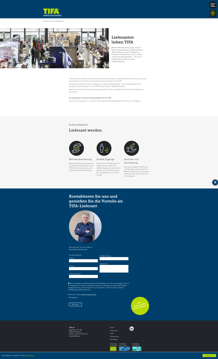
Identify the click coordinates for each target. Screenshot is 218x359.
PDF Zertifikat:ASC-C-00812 (135, 344)
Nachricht (104, 264)
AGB (111, 333)
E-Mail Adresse (106, 256)
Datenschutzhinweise (88, 294)
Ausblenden (209, 355)
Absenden (75, 304)
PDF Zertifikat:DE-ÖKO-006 (113, 344)
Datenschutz (114, 336)
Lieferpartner (59, 21)
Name (72, 258)
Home (45, 21)
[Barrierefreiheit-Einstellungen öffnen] (215, 182)
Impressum (114, 330)
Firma (72, 266)
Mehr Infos (30, 355)
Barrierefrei (114, 339)
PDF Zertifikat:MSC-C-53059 (122, 344)
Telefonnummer (75, 274)
